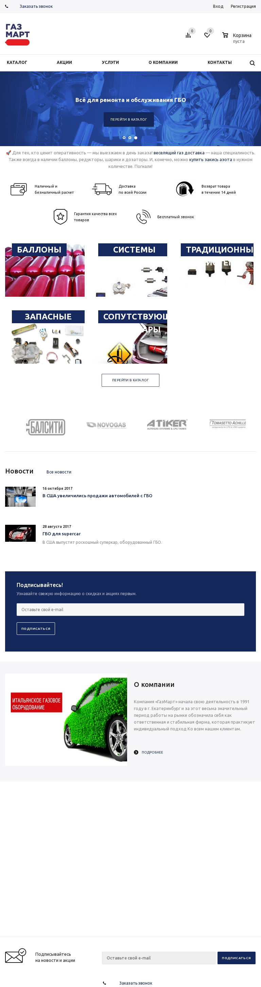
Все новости (59, 472)
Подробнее (152, 752)
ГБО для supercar (61, 533)
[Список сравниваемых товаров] (189, 37)
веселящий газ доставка (179, 152)
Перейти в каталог (128, 119)
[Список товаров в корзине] (238, 40)
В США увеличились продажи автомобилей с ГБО (97, 495)
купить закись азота (210, 159)
